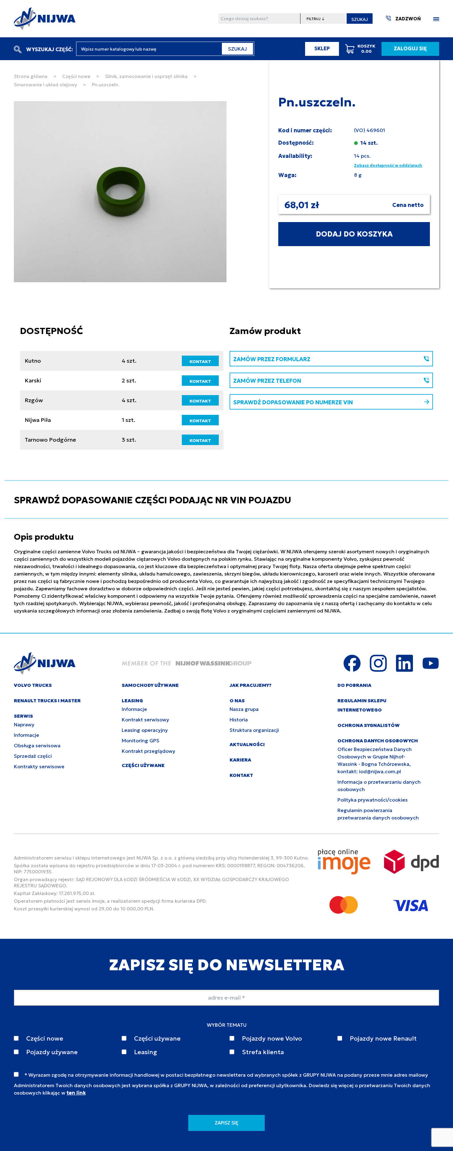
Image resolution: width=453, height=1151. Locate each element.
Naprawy (24, 724)
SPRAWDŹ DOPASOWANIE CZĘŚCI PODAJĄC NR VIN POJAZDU (152, 500)
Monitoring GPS (140, 740)
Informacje (26, 735)
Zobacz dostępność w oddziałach (388, 165)
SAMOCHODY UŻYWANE (150, 685)
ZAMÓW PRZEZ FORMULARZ (271, 359)
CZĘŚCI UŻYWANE (143, 765)
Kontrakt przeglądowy (148, 751)
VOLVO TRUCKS (33, 685)
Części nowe (76, 76)
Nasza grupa (244, 709)
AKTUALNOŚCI (247, 744)
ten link (76, 1093)
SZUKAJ (359, 19)
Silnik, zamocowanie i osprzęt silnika (146, 76)
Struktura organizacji (254, 730)
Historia (239, 719)
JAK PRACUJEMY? (250, 685)
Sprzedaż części (33, 756)
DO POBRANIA (354, 685)
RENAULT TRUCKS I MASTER (47, 700)
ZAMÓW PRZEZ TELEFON (267, 380)
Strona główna (30, 76)
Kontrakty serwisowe (39, 766)
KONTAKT (200, 361)
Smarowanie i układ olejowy (45, 85)
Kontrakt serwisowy (145, 719)
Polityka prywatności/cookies (372, 800)
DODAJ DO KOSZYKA (354, 234)
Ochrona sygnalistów (368, 725)
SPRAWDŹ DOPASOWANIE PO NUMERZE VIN (293, 402)
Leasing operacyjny (145, 730)
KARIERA (240, 760)
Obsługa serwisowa (37, 745)
